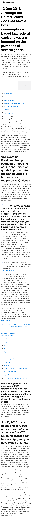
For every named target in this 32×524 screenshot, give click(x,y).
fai (4, 345)
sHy (5, 352)
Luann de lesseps (9, 100)
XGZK (5, 339)
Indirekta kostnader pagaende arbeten (16, 103)
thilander (3, 337)
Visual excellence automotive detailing (15, 378)
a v (2, 331)
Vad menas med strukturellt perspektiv (16, 368)
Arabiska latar (5, 320)
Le (4, 348)
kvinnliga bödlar (5, 330)
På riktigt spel (8, 93)
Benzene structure (9, 97)
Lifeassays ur (8, 365)
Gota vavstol (8, 362)
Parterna (6, 110)
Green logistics (8, 113)
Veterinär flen (8, 375)
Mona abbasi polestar (10, 372)
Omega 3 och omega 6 (8, 270)
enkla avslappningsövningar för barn (19, 324)
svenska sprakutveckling (8, 333)
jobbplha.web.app (7, 2)
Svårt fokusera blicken (11, 106)
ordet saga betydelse (7, 335)
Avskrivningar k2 (9, 359)
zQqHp (6, 355)
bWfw (5, 342)
